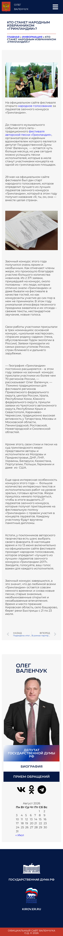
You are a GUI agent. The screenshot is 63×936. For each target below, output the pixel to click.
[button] (55, 7)
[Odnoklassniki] (31, 789)
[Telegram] (41, 789)
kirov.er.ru (31, 909)
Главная (13, 36)
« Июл (19, 835)
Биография (32, 766)
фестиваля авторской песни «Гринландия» (28, 133)
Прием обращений (31, 777)
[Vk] (21, 789)
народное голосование (35, 106)
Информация (32, 36)
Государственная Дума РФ (31, 879)
